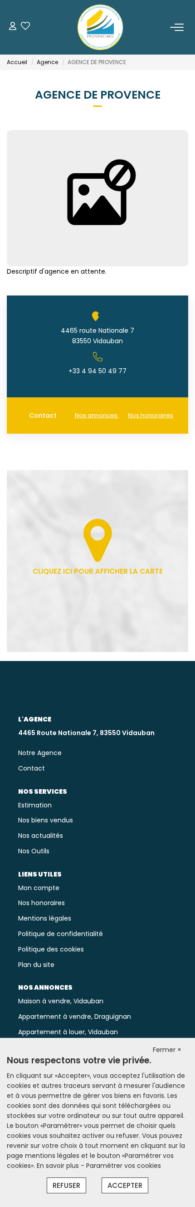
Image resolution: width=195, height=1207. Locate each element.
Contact (43, 415)
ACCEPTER (124, 1185)
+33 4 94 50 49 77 (97, 371)
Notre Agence (40, 752)
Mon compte (38, 887)
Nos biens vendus (45, 820)
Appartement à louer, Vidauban (68, 1032)
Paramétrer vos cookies (123, 1165)
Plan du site (36, 964)
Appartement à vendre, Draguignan (74, 1016)
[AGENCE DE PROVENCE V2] (100, 27)
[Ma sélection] (25, 27)
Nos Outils (33, 851)
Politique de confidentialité (60, 933)
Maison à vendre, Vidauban (60, 1001)
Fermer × (167, 1049)
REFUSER (66, 1185)
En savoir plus (59, 1165)
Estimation (35, 805)
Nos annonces (97, 415)
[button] (97, 356)
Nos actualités (40, 835)
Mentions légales (44, 918)
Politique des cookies (51, 949)
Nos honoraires (150, 415)
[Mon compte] (12, 27)
